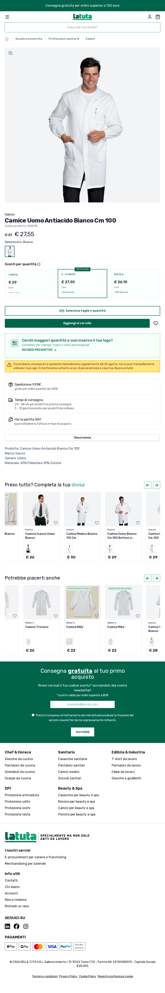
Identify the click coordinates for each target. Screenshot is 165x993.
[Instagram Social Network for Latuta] (26, 926)
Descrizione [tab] (82, 437)
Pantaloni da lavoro (126, 765)
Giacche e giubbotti (126, 778)
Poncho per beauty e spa (76, 814)
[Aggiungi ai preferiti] (155, 323)
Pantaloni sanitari (71, 765)
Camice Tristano (36, 627)
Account (11, 893)
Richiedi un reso (17, 906)
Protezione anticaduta (22, 795)
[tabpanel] (82, 456)
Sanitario (66, 752)
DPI (8, 788)
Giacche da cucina (19, 759)
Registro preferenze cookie (115, 976)
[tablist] (82, 437)
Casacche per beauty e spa (78, 795)
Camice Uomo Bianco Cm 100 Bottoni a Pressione (122, 538)
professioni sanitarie (64, 39)
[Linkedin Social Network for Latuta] (7, 926)
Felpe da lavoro (123, 772)
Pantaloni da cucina (20, 765)
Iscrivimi (82, 732)
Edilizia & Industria (128, 752)
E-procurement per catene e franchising (35, 857)
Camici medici (68, 772)
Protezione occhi (17, 808)
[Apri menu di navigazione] (7, 16)
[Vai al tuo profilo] (149, 16)
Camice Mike (115, 627)
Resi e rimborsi (16, 900)
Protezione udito (17, 801)
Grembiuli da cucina (20, 772)
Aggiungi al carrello (77, 323)
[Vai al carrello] (157, 16)
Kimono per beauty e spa (76, 801)
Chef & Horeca (18, 752)
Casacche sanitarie (72, 759)
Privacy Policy (68, 976)
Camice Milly (74, 627)
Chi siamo (12, 887)
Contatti (11, 880)
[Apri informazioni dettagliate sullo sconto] (38, 264)
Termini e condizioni (45, 976)
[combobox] (82, 27)
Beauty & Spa (70, 788)
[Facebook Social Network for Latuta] (16, 926)
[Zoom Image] (10, 53)
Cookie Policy (87, 976)
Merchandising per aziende (25, 863)
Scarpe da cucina (18, 778)
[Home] (7, 39)
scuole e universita (28, 39)
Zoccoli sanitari (69, 778)
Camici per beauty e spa (76, 808)
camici (90, 39)
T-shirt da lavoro (124, 759)
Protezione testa (17, 814)
